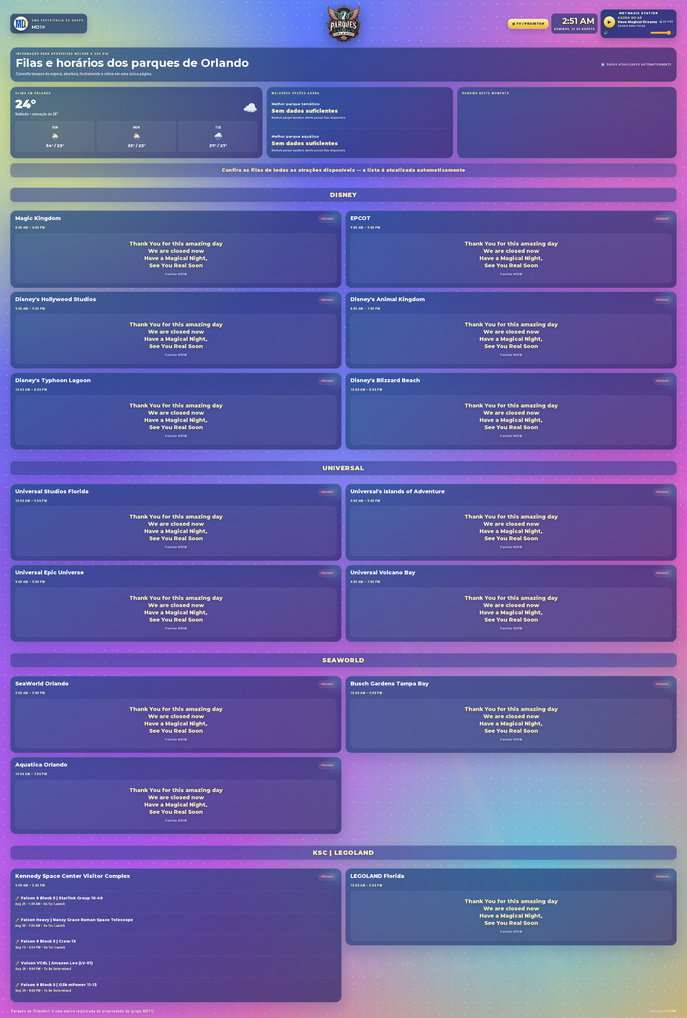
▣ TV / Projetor (528, 23)
